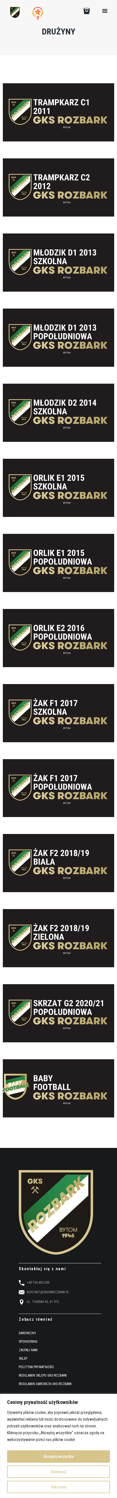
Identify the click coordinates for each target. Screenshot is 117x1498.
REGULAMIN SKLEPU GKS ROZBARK (43, 1376)
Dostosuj (58, 1471)
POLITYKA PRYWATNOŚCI (36, 1367)
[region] (58, 1446)
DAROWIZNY (27, 1333)
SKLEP (23, 1359)
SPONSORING (28, 1342)
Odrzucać (58, 1487)
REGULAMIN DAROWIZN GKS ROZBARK (45, 1384)
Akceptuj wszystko (58, 1456)
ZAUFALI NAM (28, 1350)
